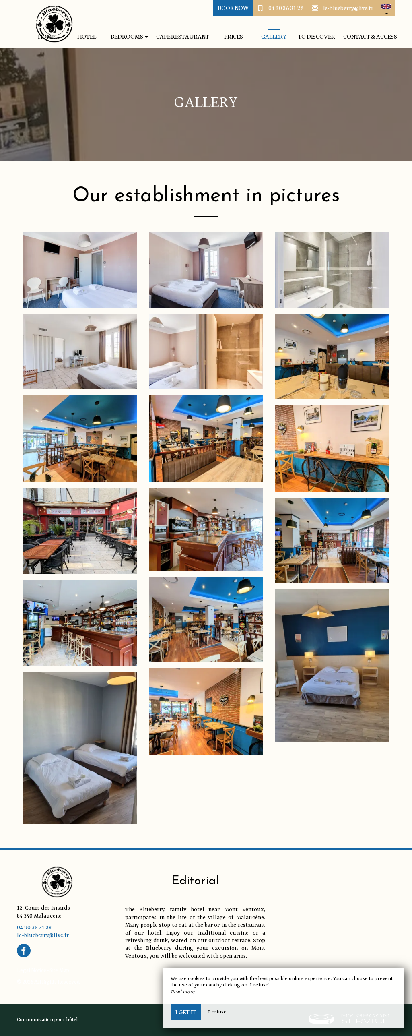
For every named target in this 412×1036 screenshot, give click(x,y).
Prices (233, 36)
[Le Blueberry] (51, 24)
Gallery (273, 36)
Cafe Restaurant (182, 36)
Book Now (233, 8)
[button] (386, 8)
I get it (185, 1012)
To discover (316, 36)
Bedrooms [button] (127, 36)
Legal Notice (31, 970)
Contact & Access (370, 36)
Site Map (59, 970)
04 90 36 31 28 (286, 8)
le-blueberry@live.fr (348, 8)
